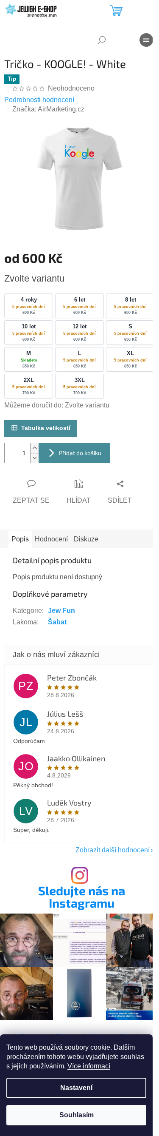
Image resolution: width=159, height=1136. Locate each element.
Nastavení (76, 1087)
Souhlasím (76, 1115)
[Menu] (146, 39)
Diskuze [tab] (86, 539)
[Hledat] (101, 39)
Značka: (48, 109)
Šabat (57, 622)
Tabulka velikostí (45, 427)
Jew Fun (61, 610)
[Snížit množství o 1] (34, 458)
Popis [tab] (20, 539)
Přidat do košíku (80, 452)
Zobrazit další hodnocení (112, 850)
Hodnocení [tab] (51, 539)
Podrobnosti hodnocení (39, 99)
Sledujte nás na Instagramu (81, 897)
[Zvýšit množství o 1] (34, 448)
